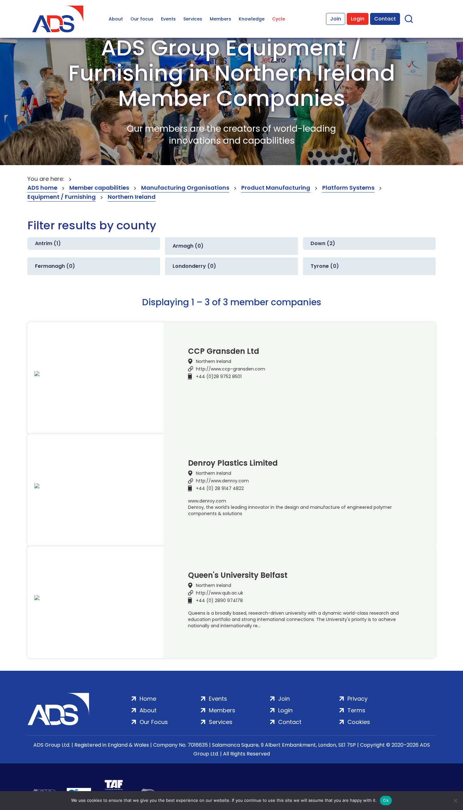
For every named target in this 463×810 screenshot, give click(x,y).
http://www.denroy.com (222, 481)
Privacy (357, 699)
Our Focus (154, 722)
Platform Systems (348, 188)
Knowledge (252, 19)
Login (357, 18)
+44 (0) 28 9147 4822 (220, 488)
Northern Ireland (132, 197)
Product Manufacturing (275, 188)
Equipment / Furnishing (61, 197)
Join (335, 18)
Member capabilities (99, 188)
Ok (386, 800)
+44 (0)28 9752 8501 (219, 376)
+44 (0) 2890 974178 (219, 600)
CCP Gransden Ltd (223, 351)
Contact (385, 18)
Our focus (141, 19)
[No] (455, 800)
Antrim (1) (48, 243)
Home (148, 699)
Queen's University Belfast (238, 575)
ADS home (42, 188)
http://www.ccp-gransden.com (230, 369)
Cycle (278, 19)
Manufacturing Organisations (185, 188)
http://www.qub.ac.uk (219, 593)
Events (168, 19)
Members (220, 19)
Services (192, 19)
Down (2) (323, 243)
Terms (356, 710)
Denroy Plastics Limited (233, 463)
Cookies (358, 722)
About (116, 19)
